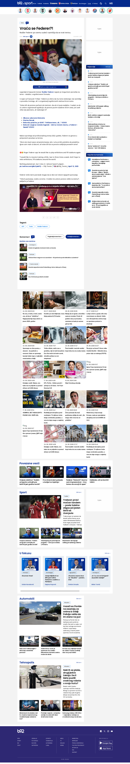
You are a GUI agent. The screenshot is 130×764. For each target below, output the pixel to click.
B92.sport (26, 36)
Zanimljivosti (68, 644)
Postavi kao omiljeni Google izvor (45, 87)
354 (89, 159)
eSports (48, 738)
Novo (34, 3)
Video (61, 738)
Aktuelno (66, 602)
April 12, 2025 (73, 166)
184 (25, 264)
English (62, 743)
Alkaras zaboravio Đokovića (34, 118)
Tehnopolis (49, 740)
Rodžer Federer (42, 226)
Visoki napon (46, 644)
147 (89, 201)
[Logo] (24, 3)
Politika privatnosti (78, 745)
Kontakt (74, 752)
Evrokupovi (32, 245)
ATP (23, 226)
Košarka (46, 3)
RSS (73, 750)
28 (25, 255)
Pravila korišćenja (77, 743)
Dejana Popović (50, 584)
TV (61, 740)
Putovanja (35, 740)
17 (59, 560)
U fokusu (95, 3)
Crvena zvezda (33, 264)
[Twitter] (104, 731)
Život (19, 745)
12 (82, 560)
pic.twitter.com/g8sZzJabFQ (30, 166)
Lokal (47, 745)
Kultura (34, 743)
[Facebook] (101, 731)
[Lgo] (111, 3)
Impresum (75, 740)
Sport (19, 740)
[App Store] (106, 748)
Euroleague (82, 3)
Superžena (35, 745)
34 (27, 22)
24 (25, 245)
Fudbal (40, 3)
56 (25, 274)
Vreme (62, 745)
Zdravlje (34, 738)
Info (18, 738)
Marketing (75, 738)
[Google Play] (106, 743)
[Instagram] (108, 731)
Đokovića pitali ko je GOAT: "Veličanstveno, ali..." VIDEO (45, 122)
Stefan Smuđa (73, 584)
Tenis (89, 3)
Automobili (49, 743)
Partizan (31, 254)
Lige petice (46, 536)
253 (89, 170)
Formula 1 (25, 572)
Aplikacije (75, 747)
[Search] (105, 3)
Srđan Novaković (28, 584)
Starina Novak (28, 120)
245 (89, 183)
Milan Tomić (96, 584)
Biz (18, 743)
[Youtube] (112, 731)
